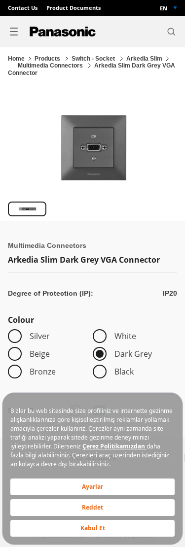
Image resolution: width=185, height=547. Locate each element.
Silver (40, 336)
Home (16, 58)
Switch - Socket (94, 58)
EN (163, 8)
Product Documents (73, 7)
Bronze (43, 371)
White (125, 336)
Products (48, 58)
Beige (40, 353)
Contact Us (22, 7)
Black (124, 371)
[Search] (171, 31)
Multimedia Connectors (51, 65)
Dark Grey (133, 353)
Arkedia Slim (144, 58)
